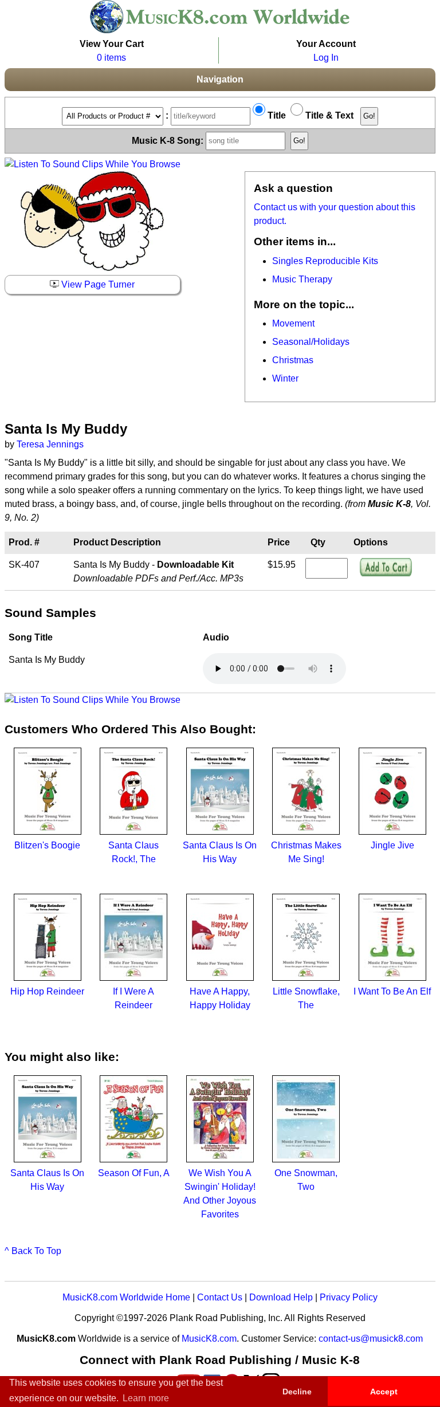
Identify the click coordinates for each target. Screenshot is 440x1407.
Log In (326, 57)
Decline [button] (297, 1391)
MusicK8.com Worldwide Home (126, 1297)
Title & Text (328, 115)
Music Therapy (302, 279)
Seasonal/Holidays (310, 342)
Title (275, 115)
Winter (285, 378)
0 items (111, 57)
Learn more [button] (146, 1398)
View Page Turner (97, 284)
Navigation (220, 79)
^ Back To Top (33, 1251)
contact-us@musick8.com (371, 1338)
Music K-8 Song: (169, 140)
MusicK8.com (209, 1338)
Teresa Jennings (50, 444)
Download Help (281, 1297)
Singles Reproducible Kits (325, 261)
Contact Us (219, 1297)
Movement (293, 323)
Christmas (292, 360)
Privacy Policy (349, 1297)
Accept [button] (384, 1391)
